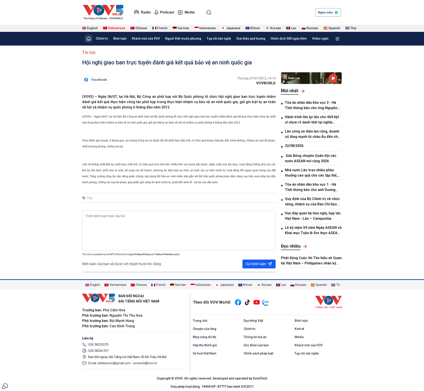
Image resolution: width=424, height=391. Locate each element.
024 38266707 (98, 350)
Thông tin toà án (255, 337)
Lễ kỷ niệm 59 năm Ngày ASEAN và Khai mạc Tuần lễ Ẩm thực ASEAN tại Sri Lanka (313, 230)
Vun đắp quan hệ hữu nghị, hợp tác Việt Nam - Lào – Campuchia (313, 216)
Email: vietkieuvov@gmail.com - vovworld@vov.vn (122, 363)
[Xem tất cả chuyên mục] (337, 39)
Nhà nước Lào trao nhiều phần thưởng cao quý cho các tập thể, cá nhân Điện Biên (311, 173)
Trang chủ (200, 320)
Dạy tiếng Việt (253, 320)
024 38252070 (98, 344)
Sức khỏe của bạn (256, 345)
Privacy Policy (142, 254)
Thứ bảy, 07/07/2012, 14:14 (256, 78)
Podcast (167, 12)
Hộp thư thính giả (205, 345)
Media (190, 12)
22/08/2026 (294, 146)
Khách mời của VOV (146, 38)
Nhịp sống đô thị (204, 337)
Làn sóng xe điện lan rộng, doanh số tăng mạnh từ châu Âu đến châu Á (313, 134)
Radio (146, 12)
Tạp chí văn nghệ (218, 38)
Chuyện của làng (204, 329)
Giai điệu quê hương (250, 38)
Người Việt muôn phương (183, 38)
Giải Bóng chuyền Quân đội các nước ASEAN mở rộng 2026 (310, 158)
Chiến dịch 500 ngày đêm (289, 38)
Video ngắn (320, 38)
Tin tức (89, 52)
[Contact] (5, 386)
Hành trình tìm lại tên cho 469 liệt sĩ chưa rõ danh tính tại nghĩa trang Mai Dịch (312, 120)
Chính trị (102, 38)
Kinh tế (299, 329)
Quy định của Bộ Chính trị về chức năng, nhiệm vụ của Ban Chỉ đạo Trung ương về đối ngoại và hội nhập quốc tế (312, 202)
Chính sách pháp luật (258, 353)
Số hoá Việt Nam (204, 353)
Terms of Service (164, 254)
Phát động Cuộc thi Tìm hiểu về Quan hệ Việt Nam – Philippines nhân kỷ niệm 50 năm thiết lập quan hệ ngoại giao (311, 261)
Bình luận (120, 38)
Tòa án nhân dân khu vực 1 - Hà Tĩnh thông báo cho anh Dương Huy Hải (310, 187)
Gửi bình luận (256, 264)
